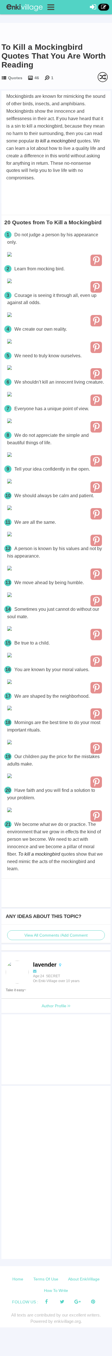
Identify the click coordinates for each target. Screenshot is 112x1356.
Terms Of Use (45, 1279)
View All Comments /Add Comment (56, 935)
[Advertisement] (56, 198)
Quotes (15, 78)
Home (17, 1279)
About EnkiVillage (84, 1279)
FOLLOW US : (25, 1302)
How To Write (56, 1290)
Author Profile (54, 1006)
